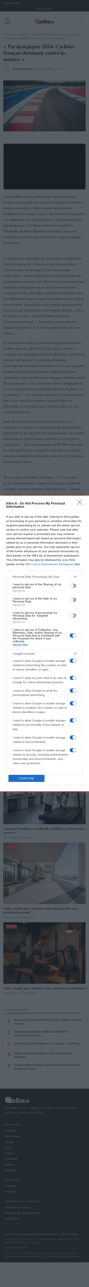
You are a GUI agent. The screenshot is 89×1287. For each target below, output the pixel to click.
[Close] (81, 504)
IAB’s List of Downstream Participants (49, 564)
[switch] (73, 586)
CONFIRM (26, 778)
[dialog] (44, 643)
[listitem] (44, 576)
